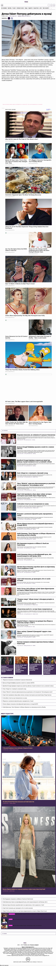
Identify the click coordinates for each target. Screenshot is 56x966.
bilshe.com (26, 945)
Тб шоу (14, 8)
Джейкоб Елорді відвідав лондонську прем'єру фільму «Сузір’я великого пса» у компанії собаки (34, 461)
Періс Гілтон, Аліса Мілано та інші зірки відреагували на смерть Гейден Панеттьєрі (35, 589)
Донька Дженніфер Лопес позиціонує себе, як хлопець (25, 925)
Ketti (25, 453)
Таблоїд (34, 453)
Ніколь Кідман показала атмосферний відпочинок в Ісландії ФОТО (35, 524)
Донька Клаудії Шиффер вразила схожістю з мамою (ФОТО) (35, 447)
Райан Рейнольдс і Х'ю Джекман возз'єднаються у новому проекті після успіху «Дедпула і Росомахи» (49, 669)
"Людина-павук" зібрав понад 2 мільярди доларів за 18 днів (35, 600)
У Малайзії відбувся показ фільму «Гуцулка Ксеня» (18, 748)
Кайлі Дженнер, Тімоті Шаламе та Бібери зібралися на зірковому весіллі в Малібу (36, 534)
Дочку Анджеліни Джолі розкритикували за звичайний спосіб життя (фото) (31, 919)
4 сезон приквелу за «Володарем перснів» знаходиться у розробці (35, 667)
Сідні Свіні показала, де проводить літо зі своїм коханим (33, 579)
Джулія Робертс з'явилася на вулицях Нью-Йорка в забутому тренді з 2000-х (35, 622)
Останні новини (7, 677)
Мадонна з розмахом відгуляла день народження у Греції (35, 514)
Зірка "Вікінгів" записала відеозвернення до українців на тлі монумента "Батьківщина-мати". (36, 484)
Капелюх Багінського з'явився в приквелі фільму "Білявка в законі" (7, 669)
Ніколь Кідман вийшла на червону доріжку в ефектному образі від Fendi (24, 889)
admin (25, 645)
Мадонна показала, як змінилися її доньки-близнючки (36, 435)
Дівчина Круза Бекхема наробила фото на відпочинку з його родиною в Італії (36, 567)
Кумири (34, 645)
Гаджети (30, 8)
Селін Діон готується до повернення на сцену (33, 504)
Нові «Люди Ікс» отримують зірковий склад (32, 473)
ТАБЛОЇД (9, 8)
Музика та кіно (20, 8)
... (51, 8)
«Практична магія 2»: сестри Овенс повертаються (34, 609)
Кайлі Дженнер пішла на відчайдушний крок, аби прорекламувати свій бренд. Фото (34, 555)
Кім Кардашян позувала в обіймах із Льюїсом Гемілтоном (33, 544)
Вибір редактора (7, 714)
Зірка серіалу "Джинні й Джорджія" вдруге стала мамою (34, 632)
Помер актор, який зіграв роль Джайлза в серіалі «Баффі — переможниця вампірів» (21, 668)
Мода (26, 8)
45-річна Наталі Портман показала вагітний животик (18, 801)
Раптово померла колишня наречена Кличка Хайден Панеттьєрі (35, 642)
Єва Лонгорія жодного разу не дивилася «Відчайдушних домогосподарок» (31, 914)
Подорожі (36, 8)
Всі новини (4, 8)
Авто (40, 8)
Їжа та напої (46, 8)
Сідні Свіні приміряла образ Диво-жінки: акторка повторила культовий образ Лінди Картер (34, 495)
